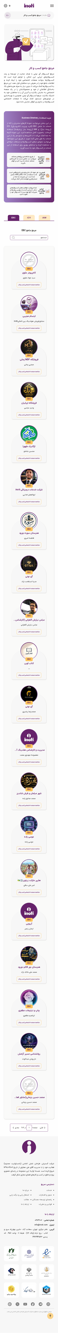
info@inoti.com (41, 1225)
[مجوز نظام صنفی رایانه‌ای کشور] (11, 1253)
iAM (44, 217)
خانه (45, 15)
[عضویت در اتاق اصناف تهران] (11, 1272)
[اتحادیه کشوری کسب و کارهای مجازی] (46, 1290)
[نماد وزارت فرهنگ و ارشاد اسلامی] (46, 1272)
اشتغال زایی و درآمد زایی (19, 1195)
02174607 (38, 1220)
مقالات (26, 1199)
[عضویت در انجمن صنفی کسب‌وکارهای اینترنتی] (29, 1253)
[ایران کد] (29, 1290)
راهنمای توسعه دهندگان (42, 1199)
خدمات (49, 1190)
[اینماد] (46, 1253)
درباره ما (26, 1190)
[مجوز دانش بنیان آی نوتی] (29, 1272)
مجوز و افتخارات (45, 1195)
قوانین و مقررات (45, 1204)
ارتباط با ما (25, 1204)
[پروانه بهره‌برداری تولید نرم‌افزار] (11, 1290)
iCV (29, 217)
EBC (13, 217)
